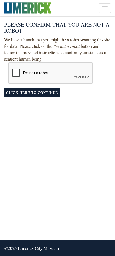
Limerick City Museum (38, 248)
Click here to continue (32, 92)
